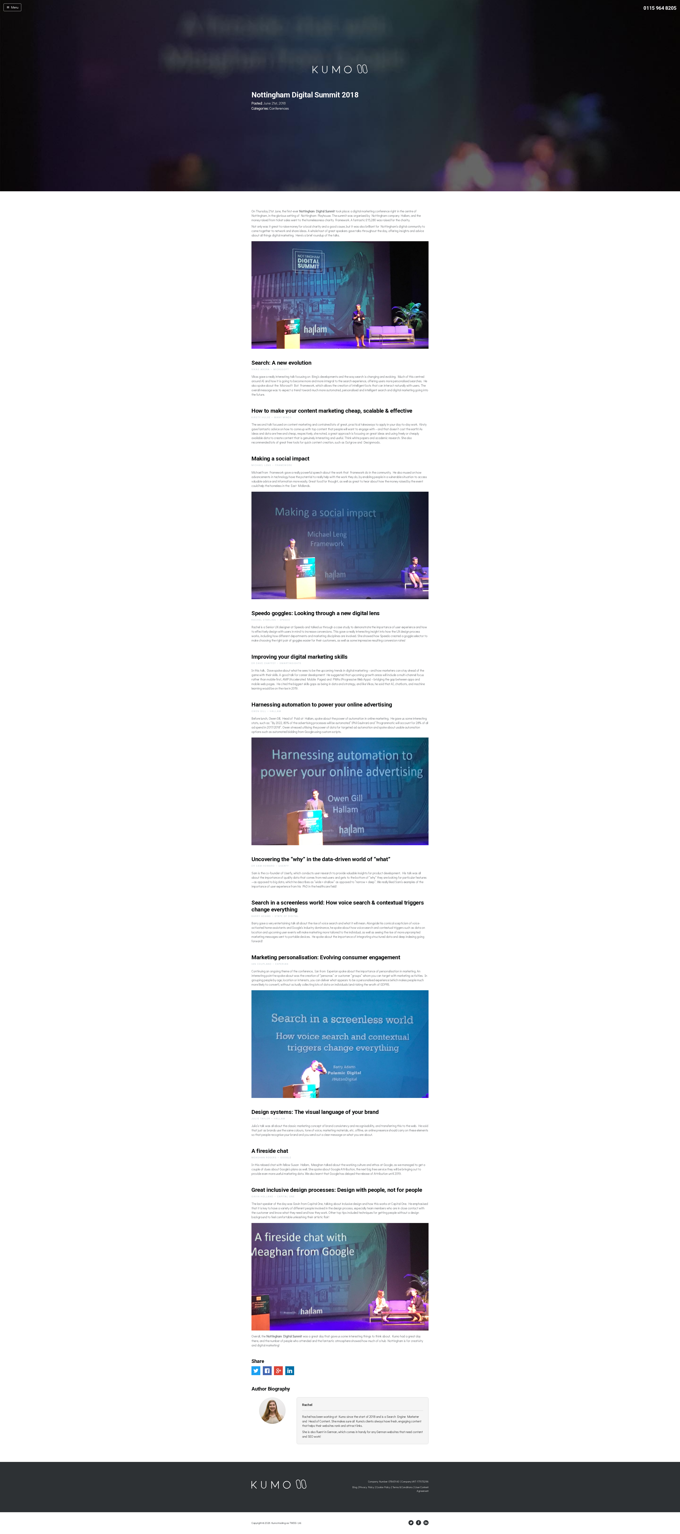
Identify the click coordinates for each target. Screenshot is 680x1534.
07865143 (393, 1481)
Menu (14, 7)
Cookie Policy (383, 1487)
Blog (354, 1487)
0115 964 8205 (660, 8)
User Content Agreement (422, 1489)
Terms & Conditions (402, 1487)
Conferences (279, 108)
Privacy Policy (366, 1487)
